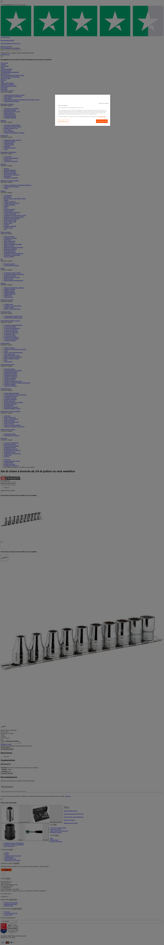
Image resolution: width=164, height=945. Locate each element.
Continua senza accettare (104, 103)
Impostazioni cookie (63, 121)
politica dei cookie (102, 116)
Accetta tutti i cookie (102, 121)
